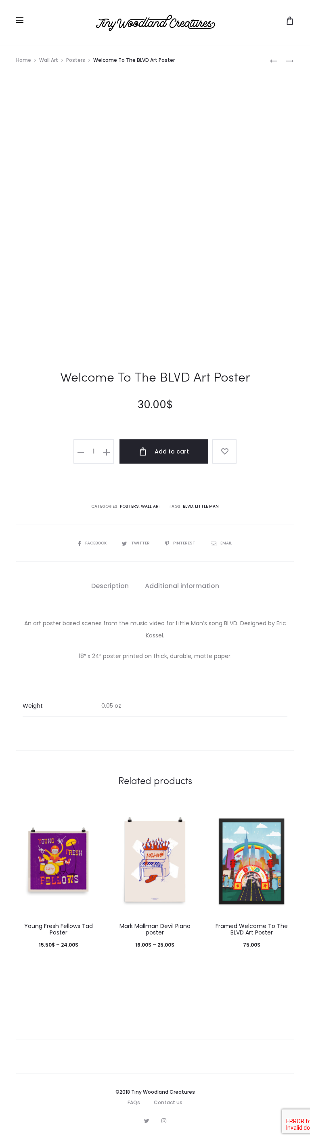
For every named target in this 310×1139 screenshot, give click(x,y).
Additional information (182, 586)
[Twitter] (146, 1121)
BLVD (188, 506)
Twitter (141, 543)
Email (226, 543)
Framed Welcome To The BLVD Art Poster (252, 929)
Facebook (96, 543)
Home (23, 60)
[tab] (110, 586)
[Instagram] (163, 1121)
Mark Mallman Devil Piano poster (155, 929)
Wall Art (48, 60)
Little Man (207, 506)
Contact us (168, 1102)
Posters (75, 60)
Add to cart (171, 451)
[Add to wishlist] (224, 451)
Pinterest (185, 543)
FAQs (134, 1102)
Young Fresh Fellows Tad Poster (58, 929)
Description (110, 586)
